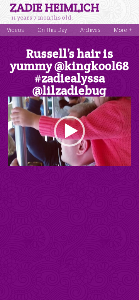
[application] (69, 131)
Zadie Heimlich (54, 7)
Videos (15, 29)
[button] (69, 131)
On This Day (52, 29)
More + (123, 29)
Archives (90, 29)
